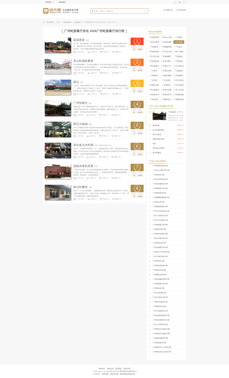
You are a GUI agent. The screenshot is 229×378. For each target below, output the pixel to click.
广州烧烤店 (166, 85)
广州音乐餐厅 (166, 61)
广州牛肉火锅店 (166, 52)
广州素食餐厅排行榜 (160, 225)
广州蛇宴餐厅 (179, 42)
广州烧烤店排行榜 (159, 306)
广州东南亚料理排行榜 (161, 315)
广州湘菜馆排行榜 (159, 193)
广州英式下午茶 (166, 66)
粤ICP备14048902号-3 (128, 371)
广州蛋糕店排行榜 (159, 270)
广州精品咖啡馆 (166, 76)
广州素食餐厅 (166, 56)
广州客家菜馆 (154, 61)
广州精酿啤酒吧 (166, 47)
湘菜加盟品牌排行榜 (127, 374)
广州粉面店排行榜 (159, 243)
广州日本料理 (154, 42)
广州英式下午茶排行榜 (161, 252)
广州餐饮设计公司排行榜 (162, 347)
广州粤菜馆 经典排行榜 (161, 329)
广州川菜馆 (166, 80)
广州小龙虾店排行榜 (160, 256)
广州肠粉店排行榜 (159, 275)
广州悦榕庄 (80, 103)
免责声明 (127, 369)
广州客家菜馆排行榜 (160, 234)
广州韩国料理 (154, 37)
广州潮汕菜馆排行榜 (160, 265)
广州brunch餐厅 (166, 37)
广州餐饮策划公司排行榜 (162, 352)
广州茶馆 (154, 71)
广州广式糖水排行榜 (160, 216)
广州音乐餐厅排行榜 (160, 238)
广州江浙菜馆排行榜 (160, 311)
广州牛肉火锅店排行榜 (161, 211)
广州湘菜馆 (154, 47)
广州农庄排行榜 (158, 202)
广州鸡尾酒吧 (166, 42)
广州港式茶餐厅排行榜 (161, 320)
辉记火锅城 (80, 124)
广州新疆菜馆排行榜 (160, 206)
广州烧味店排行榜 (159, 229)
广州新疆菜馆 (154, 52)
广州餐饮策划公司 (179, 99)
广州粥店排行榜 (158, 288)
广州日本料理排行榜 (160, 179)
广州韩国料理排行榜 (160, 166)
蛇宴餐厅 (78, 22)
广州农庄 (178, 47)
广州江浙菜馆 (179, 85)
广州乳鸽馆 (154, 99)
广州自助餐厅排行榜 (160, 247)
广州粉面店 (179, 61)
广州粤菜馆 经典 (154, 95)
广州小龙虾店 (179, 66)
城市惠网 (50, 22)
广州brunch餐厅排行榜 (161, 170)
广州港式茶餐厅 (166, 90)
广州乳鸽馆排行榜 (159, 343)
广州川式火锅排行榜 (160, 220)
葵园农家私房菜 (83, 166)
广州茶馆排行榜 (158, 261)
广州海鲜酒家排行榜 (160, 338)
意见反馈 (182, 10)
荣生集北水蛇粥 (83, 145)
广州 (57, 22)
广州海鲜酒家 (179, 95)
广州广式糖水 (179, 52)
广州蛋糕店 (179, 71)
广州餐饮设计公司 (166, 99)
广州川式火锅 (154, 56)
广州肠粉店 (154, 75)
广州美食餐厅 (67, 22)
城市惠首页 (62, 2)
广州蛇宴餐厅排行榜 (160, 188)
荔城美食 (79, 39)
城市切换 (48, 2)
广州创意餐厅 (179, 75)
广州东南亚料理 (154, 90)
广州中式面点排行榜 (160, 297)
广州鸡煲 (178, 37)
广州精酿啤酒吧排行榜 (161, 197)
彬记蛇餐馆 (80, 187)
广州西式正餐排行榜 (160, 302)
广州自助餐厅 (154, 66)
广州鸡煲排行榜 (158, 175)
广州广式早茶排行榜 (160, 324)
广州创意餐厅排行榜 (160, 284)
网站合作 (110, 369)
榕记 (76, 81)
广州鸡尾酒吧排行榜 (160, 184)
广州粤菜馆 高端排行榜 (161, 334)
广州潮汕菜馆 (166, 71)
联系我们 (118, 369)
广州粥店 (154, 80)
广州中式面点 (179, 80)
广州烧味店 (179, 56)
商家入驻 (169, 10)
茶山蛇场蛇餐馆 (83, 60)
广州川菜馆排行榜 (159, 293)
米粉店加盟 (114, 374)
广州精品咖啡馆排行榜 (161, 279)
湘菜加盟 (105, 374)
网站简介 (102, 369)
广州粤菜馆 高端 (166, 95)
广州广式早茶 (179, 90)
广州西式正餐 (154, 85)
